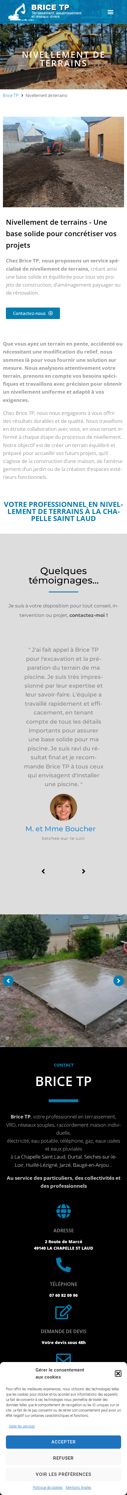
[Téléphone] (63, 1264)
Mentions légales (78, 1488)
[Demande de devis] (63, 1312)
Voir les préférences (63, 1474)
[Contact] (63, 1359)
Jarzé (65, 1165)
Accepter (63, 1442)
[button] (118, 1373)
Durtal (75, 1156)
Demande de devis (64, 1331)
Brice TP (11, 95)
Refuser (63, 1458)
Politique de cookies (48, 1488)
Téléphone (63, 1284)
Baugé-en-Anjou (91, 1165)
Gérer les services (22, 1426)
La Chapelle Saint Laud (39, 1156)
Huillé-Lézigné (41, 1165)
